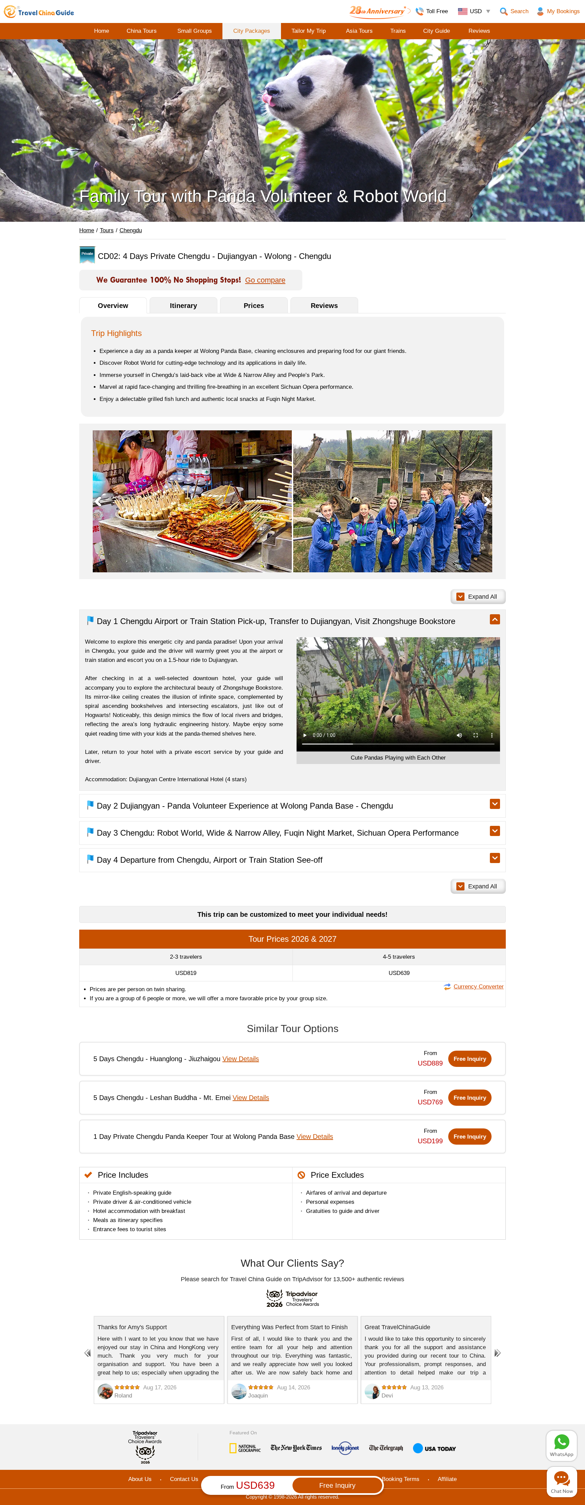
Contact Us (184, 1479)
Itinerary (183, 305)
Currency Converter (479, 986)
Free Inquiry (470, 1059)
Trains (398, 31)
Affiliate (447, 1479)
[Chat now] (562, 1482)
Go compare (265, 280)
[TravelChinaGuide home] (39, 11)
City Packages (251, 31)
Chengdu (131, 230)
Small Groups (194, 31)
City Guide (436, 31)
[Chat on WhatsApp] (561, 1445)
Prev (98, 501)
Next (487, 501)
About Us (140, 1479)
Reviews (479, 31)
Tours (107, 230)
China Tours (142, 31)
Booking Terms (400, 1479)
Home (101, 31)
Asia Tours (359, 31)
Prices (254, 305)
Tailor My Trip (308, 31)
